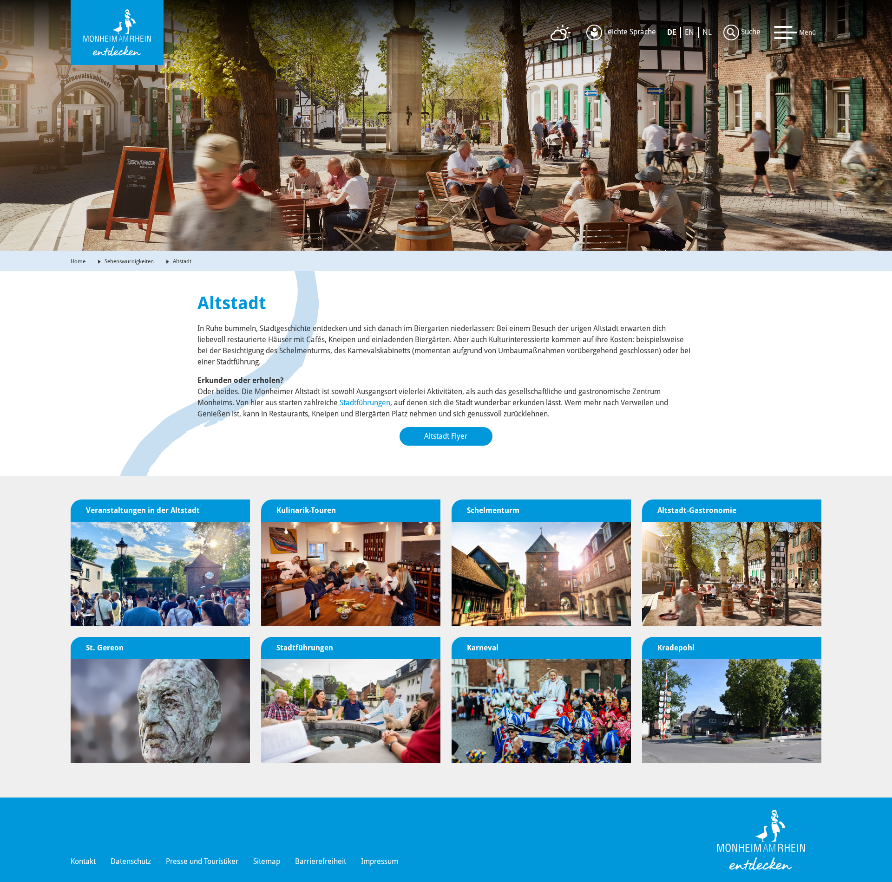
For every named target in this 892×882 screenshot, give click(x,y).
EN (689, 32)
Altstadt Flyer (445, 436)
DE (671, 32)
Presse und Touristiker (202, 861)
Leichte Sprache (629, 31)
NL (707, 32)
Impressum (379, 861)
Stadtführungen (365, 402)
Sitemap (266, 861)
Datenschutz (131, 861)
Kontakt (83, 861)
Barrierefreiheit (320, 861)
